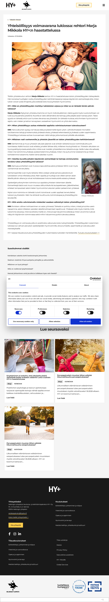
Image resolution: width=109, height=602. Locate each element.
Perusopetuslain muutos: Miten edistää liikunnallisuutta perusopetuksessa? (74, 376)
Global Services (62, 565)
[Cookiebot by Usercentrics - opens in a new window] (91, 279)
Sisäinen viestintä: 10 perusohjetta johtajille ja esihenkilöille (31, 260)
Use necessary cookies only (23, 321)
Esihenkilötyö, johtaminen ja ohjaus (69, 506)
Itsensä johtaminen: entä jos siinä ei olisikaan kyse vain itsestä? (32, 273)
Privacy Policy (62, 550)
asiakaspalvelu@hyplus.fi (18, 513)
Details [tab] (54, 285)
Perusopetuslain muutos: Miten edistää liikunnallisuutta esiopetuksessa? (24, 444)
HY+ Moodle (61, 560)
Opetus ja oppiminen (63, 515)
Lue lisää (10, 398)
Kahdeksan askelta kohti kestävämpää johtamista (27, 256)
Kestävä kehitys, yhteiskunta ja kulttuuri (70, 525)
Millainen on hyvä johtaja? (18, 264)
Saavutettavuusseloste (65, 555)
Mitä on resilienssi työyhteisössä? (20, 269)
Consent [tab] (22, 285)
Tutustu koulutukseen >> (89, 233)
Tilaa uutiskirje (62, 540)
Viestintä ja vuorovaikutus (65, 511)
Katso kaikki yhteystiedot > (19, 517)
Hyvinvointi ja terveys (64, 520)
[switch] (42, 312)
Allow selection (54, 321)
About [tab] (86, 285)
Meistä (59, 545)
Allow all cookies (85, 321)
